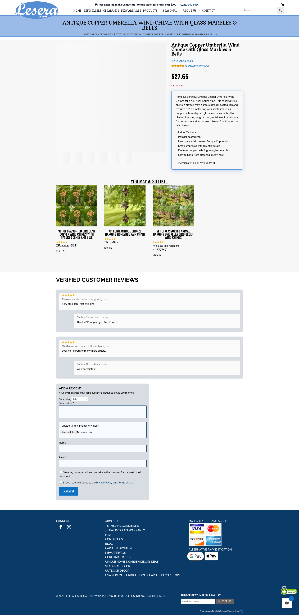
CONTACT (208, 11)
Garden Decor (98, 34)
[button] (66, 258)
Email (63, 556)
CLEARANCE (111, 11)
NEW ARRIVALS (131, 11)
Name (63, 541)
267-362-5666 (191, 4)
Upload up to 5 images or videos (80, 524)
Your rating (65, 497)
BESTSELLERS (92, 11)
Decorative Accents (120, 34)
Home (86, 34)
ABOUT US (190, 11)
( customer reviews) (197, 65)
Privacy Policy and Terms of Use (114, 581)
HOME (77, 11)
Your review (66, 501)
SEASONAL (170, 11)
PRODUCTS (150, 11)
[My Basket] (282, 4)
